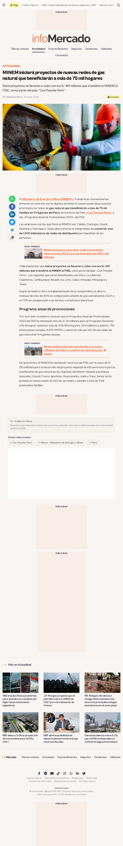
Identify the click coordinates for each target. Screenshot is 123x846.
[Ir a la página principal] (61, 38)
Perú (94, 442)
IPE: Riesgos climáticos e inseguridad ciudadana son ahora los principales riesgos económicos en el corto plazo (101, 700)
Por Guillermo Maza (12, 97)
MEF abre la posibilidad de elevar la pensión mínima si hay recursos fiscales (61, 738)
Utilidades (106, 48)
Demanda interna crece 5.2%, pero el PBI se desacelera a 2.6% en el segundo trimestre (101, 738)
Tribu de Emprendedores (56, 778)
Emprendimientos (58, 48)
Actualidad (38, 48)
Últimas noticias (20, 48)
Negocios (76, 48)
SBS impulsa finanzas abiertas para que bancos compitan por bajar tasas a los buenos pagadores (20, 700)
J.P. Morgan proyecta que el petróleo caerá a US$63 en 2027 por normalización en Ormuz (59, 700)
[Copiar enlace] (12, 237)
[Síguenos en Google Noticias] (12, 230)
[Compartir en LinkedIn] (12, 214)
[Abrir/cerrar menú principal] (4, 5)
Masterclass (78, 778)
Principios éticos (87, 781)
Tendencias (91, 48)
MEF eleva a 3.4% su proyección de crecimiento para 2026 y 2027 (20, 738)
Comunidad (61, 55)
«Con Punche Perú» (98, 212)
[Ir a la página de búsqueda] (118, 5)
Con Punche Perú (22, 442)
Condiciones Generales (40, 781)
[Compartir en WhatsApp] (12, 199)
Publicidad (91, 778)
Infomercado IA (34, 778)
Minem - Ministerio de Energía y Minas (62, 442)
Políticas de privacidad (65, 781)
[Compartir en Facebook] (12, 206)
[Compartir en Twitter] (12, 222)
